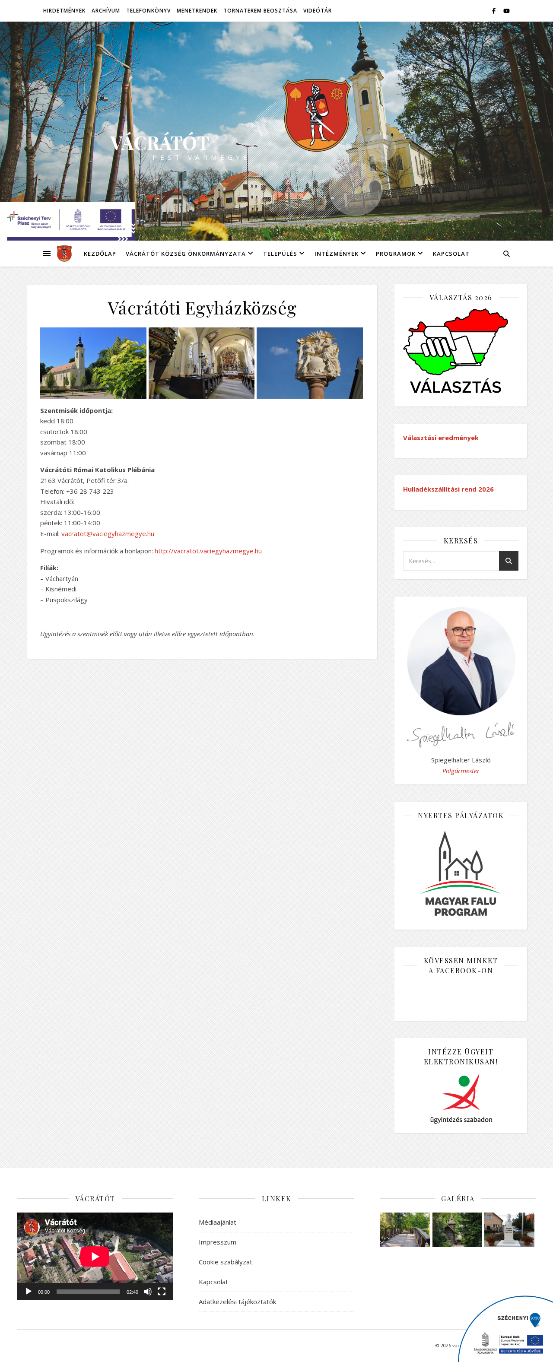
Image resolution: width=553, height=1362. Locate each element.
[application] (95, 1256)
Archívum (106, 10)
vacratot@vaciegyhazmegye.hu (107, 533)
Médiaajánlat (217, 1222)
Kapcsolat (451, 253)
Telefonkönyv (148, 10)
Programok (396, 253)
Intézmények (337, 253)
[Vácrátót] (61, 253)
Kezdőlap (100, 253)
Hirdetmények (64, 10)
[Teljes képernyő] (161, 1291)
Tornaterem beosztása (260, 10)
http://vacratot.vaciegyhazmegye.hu (208, 550)
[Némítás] (147, 1291)
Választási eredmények (441, 437)
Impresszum (217, 1242)
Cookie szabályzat (225, 1261)
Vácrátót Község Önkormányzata (186, 253)
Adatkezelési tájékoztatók (237, 1301)
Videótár (317, 10)
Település (280, 253)
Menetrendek (197, 10)
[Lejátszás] (28, 1291)
